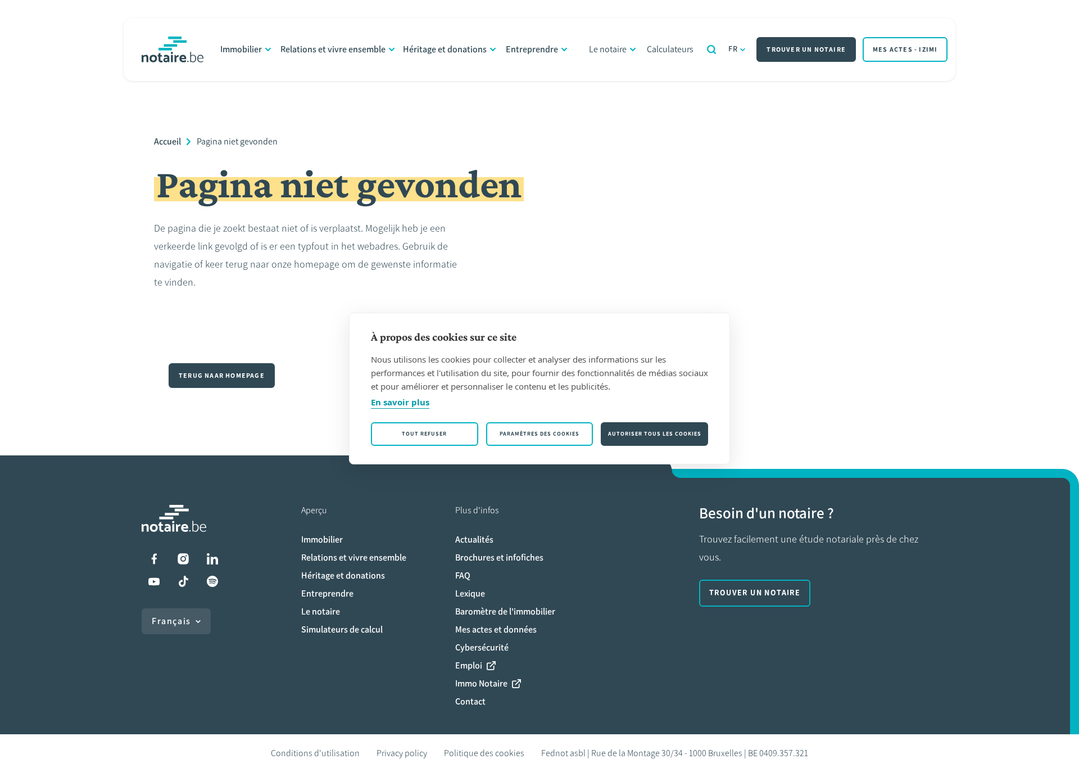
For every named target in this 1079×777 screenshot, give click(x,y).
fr (733, 49)
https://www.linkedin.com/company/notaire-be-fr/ (212, 559)
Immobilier (241, 49)
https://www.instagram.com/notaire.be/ (183, 559)
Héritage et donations (445, 49)
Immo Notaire (481, 683)
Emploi (468, 665)
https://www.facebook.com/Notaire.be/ (154, 559)
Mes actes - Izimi (905, 49)
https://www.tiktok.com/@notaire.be (183, 581)
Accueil (167, 141)
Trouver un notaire (806, 49)
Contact (470, 701)
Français (171, 621)
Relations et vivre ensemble (333, 49)
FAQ (462, 575)
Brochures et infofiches (499, 557)
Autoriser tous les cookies (654, 433)
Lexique (470, 593)
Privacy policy (402, 753)
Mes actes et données (496, 629)
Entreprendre (532, 49)
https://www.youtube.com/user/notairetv (154, 581)
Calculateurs (670, 49)
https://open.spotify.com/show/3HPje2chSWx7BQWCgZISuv (212, 581)
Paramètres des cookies (539, 433)
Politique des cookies (484, 753)
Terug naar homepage (222, 376)
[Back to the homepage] (172, 49)
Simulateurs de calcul (342, 629)
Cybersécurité (482, 647)
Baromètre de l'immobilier (505, 611)
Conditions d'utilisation (315, 753)
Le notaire (608, 49)
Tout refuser (424, 433)
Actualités (474, 539)
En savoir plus (400, 402)
